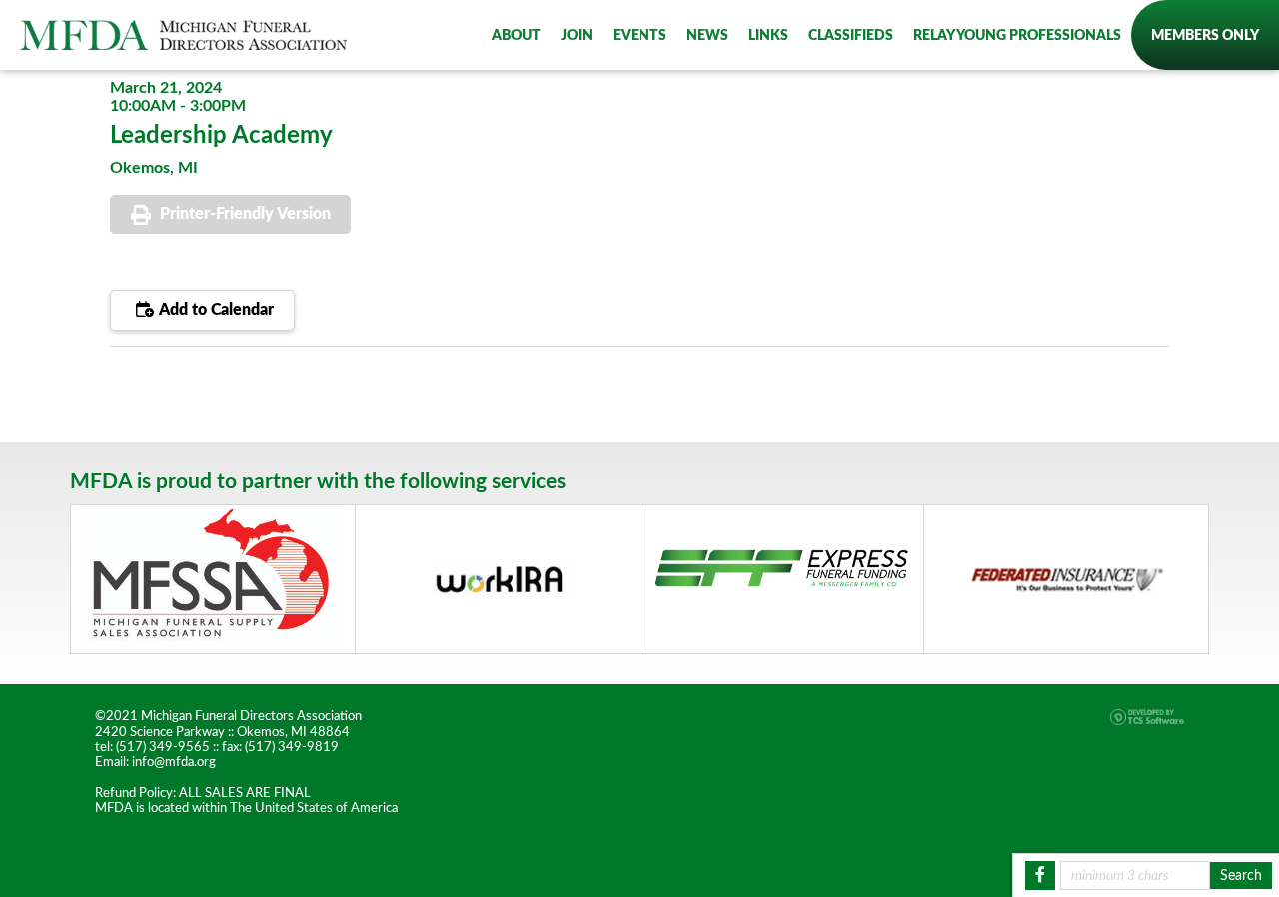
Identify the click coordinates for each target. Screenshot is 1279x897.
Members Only (1205, 35)
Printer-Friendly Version (245, 214)
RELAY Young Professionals (1017, 35)
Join (577, 35)
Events (639, 35)
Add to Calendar (215, 310)
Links (768, 35)
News (707, 35)
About (516, 35)
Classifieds (850, 35)
